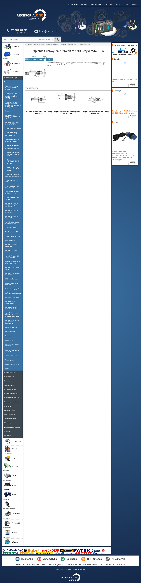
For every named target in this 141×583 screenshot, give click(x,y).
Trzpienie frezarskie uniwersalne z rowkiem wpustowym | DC (12, 134)
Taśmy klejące (8, 423)
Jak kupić (109, 4)
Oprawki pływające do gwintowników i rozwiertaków (12, 322)
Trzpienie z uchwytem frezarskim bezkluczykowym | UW (12, 147)
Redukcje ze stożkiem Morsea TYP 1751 (12, 123)
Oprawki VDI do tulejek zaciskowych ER (12, 256)
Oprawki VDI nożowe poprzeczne (11, 245)
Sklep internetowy (96, 4)
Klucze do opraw (10, 340)
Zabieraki (8, 336)
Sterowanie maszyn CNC (11, 56)
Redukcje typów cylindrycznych (10, 302)
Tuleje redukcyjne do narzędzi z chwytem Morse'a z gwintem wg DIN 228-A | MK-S (13, 104)
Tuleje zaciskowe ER (11, 228)
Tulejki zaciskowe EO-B (12, 232)
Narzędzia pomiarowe (10, 372)
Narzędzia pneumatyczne (11, 402)
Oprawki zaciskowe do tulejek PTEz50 (12, 217)
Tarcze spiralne (10, 360)
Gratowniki (7, 431)
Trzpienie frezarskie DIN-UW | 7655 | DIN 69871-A (13, 161)
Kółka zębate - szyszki (12, 364)
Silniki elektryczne (9, 497)
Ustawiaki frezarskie (11, 327)
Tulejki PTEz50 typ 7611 (12, 236)
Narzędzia (15, 71)
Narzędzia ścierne (9, 377)
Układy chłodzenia (9, 410)
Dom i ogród (7, 406)
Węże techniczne (9, 487)
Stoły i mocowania (9, 414)
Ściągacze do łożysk (10, 419)
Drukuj (49, 59)
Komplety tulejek (10, 240)
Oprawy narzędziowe (10, 82)
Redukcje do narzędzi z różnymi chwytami (12, 308)
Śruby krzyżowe (10, 332)
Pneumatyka (16, 441)
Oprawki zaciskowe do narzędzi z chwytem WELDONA (12, 205)
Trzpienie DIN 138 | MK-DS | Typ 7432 (12, 186)
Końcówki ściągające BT (12, 297)
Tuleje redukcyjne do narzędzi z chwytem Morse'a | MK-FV (11, 87)
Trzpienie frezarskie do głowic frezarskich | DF (12, 140)
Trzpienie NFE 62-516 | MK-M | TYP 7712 (12, 192)
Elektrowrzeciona (9, 508)
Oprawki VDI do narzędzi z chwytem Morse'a (13, 262)
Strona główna (73, 4)
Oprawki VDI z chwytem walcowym (12, 274)
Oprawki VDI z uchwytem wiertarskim (12, 268)
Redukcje (8, 111)
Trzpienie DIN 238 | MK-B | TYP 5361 (13, 198)
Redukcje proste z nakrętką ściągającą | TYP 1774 (13, 116)
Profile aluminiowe (10, 478)
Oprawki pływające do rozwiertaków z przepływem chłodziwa (12, 314)
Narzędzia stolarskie (10, 389)
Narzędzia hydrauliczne (11, 393)
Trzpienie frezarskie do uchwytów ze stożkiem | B (13, 175)
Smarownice (7, 435)
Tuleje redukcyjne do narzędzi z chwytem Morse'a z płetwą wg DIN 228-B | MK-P (12, 96)
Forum (118, 4)
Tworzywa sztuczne (11, 468)
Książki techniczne (10, 535)
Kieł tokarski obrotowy (12, 279)
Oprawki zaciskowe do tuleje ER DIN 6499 (12, 222)
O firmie (84, 4)
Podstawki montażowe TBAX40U (12, 350)
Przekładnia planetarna (11, 516)
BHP (13, 458)
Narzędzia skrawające (10, 77)
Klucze (7, 368)
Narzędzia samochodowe (11, 398)
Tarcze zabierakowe (11, 356)
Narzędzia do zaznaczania (12, 427)
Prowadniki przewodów (11, 525)
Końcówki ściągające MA (12, 289)
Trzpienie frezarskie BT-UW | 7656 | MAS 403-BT (13, 169)
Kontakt (134, 4)
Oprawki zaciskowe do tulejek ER (12, 211)
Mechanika (16, 64)
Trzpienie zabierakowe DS (13, 128)
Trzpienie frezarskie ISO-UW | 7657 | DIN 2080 (13, 154)
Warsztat (15, 542)
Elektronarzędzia (9, 385)
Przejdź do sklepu (35, 59)
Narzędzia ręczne (9, 381)
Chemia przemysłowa (10, 451)
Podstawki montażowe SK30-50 (12, 345)
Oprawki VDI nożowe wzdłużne (11, 251)
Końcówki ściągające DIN (13, 293)
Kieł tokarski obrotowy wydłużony (12, 284)
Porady (126, 4)
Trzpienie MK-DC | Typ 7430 (12, 181)
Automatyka (16, 46)
